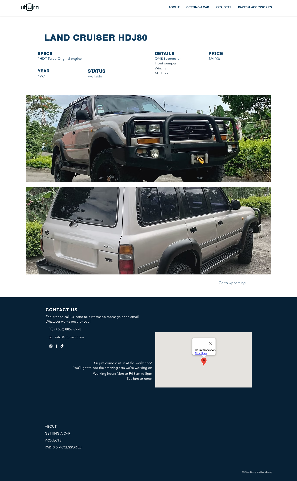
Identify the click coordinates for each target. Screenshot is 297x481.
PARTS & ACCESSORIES (63, 447)
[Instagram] (51, 346)
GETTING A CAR (57, 433)
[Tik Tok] (62, 346)
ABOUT (51, 426)
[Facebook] (56, 346)
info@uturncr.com (69, 337)
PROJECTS (53, 440)
